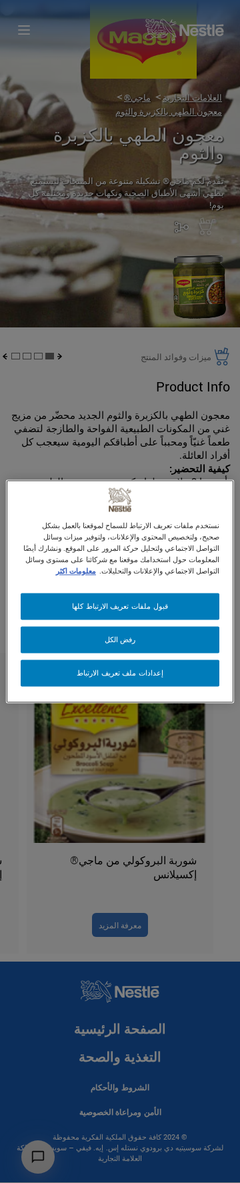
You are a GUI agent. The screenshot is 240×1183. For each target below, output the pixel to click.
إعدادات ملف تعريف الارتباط (120, 673)
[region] (120, 591)
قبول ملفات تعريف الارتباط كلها (119, 607)
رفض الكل (120, 640)
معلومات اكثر (76, 571)
